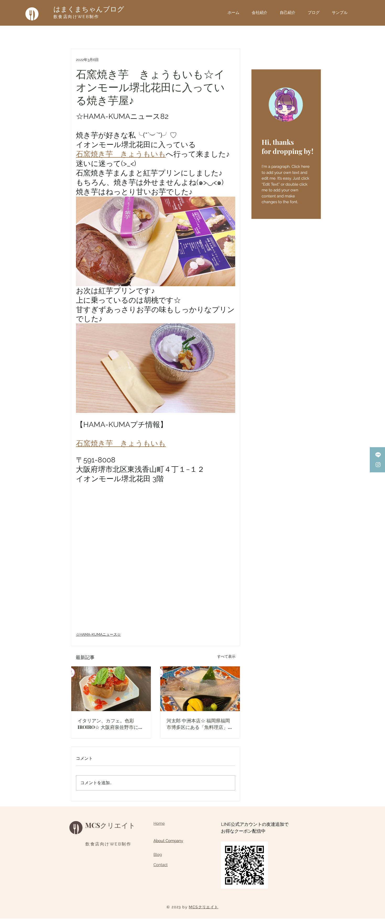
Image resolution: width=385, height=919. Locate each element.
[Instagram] (378, 464)
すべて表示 (226, 656)
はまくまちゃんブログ (88, 9)
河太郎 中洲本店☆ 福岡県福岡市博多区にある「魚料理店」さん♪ (200, 723)
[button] (342, 12)
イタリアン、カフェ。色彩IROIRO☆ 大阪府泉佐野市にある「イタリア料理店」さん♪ (110, 723)
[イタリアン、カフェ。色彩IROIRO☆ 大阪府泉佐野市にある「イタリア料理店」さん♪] (111, 688)
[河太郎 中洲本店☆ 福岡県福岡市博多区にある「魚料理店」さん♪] (200, 688)
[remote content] (155, 559)
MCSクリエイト (110, 825)
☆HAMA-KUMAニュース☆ (98, 634)
